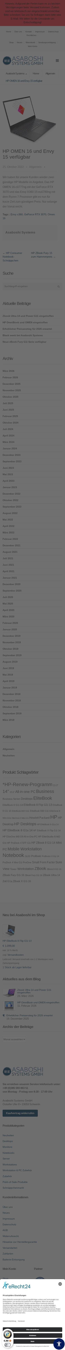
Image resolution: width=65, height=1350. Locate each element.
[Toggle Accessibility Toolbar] (59, 1344)
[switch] (8, 1345)
